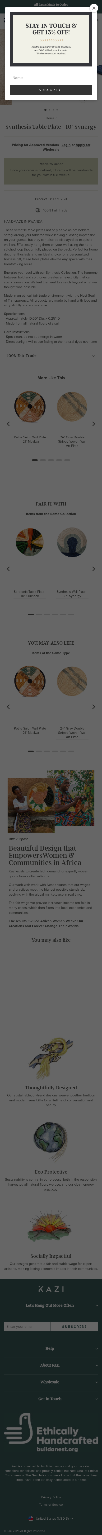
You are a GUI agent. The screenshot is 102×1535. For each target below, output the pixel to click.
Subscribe (51, 90)
